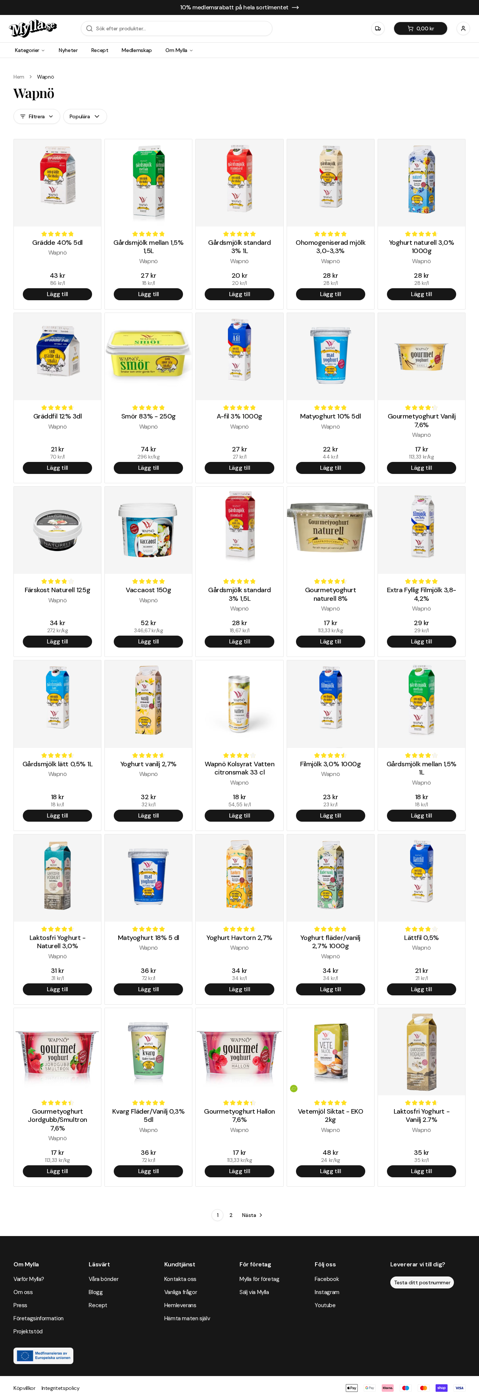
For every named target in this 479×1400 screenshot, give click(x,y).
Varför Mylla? (28, 1279)
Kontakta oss (180, 1279)
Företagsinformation (38, 1318)
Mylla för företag (260, 1279)
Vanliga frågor (180, 1292)
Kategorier (27, 50)
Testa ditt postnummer (422, 1282)
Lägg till (57, 294)
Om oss (23, 1292)
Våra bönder (103, 1279)
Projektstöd (28, 1331)
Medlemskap (137, 50)
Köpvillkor (24, 1388)
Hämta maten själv (187, 1318)
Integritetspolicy (61, 1388)
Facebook (327, 1279)
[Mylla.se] (33, 28)
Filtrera (37, 116)
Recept (100, 50)
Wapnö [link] (45, 76)
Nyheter (68, 50)
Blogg (96, 1292)
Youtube (325, 1305)
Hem (18, 76)
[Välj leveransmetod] (378, 28)
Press (20, 1305)
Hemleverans (180, 1305)
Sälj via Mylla (254, 1292)
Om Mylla (176, 50)
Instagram (327, 1292)
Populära (80, 116)
